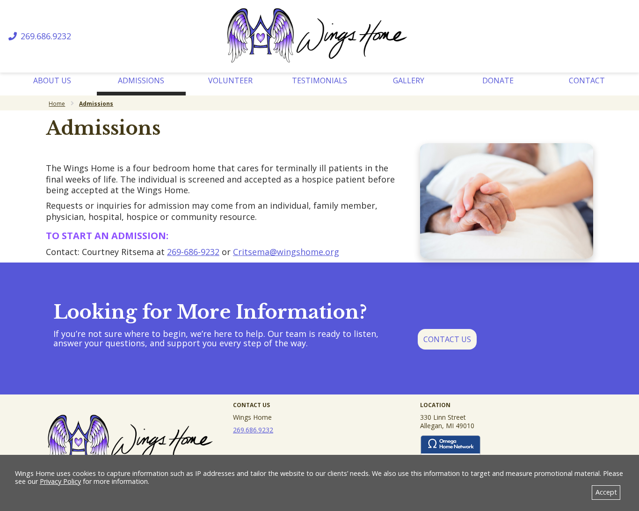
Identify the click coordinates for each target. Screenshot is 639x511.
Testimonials (319, 80)
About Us (52, 80)
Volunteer (230, 80)
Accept (606, 492)
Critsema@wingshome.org (286, 251)
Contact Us (447, 339)
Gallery (408, 80)
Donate (498, 80)
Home (57, 104)
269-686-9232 (193, 251)
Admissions (141, 80)
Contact (587, 80)
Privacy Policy (60, 481)
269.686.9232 (44, 36)
